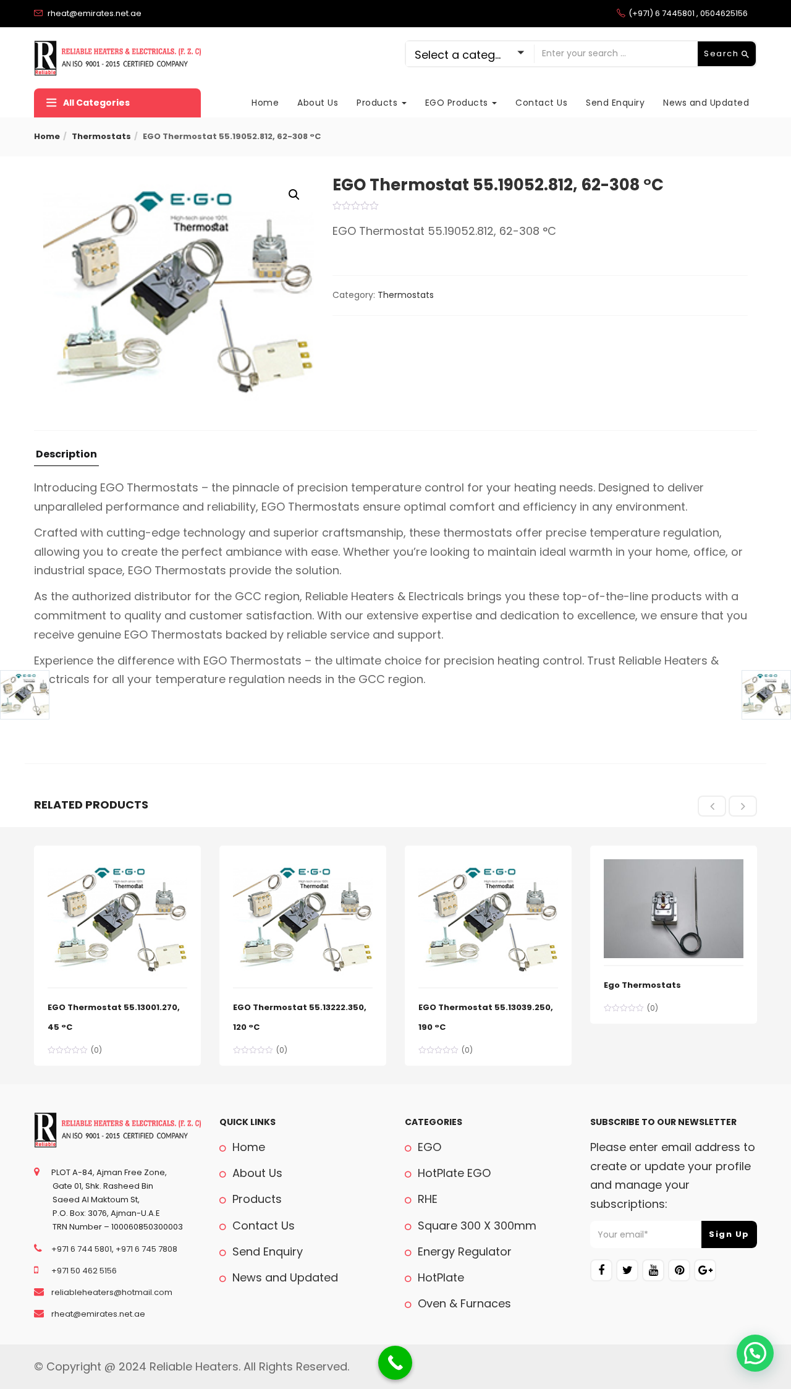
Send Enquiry (615, 102)
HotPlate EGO (453, 1173)
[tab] (66, 457)
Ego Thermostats (642, 985)
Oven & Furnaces (463, 1303)
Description (66, 455)
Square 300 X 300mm (475, 1225)
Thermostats (101, 136)
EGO (428, 1147)
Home (265, 102)
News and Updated (706, 102)
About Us (317, 102)
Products (378, 102)
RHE (426, 1199)
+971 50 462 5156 (83, 1270)
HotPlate (439, 1277)
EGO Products (458, 102)
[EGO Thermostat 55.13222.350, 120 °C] (303, 866)
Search (723, 53)
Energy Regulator (463, 1251)
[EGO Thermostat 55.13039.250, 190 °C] (488, 866)
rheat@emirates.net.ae (97, 1314)
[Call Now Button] (395, 1363)
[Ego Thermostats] (673, 866)
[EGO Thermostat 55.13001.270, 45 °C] (117, 866)
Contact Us (541, 102)
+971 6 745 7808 (146, 1249)
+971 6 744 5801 (80, 1249)
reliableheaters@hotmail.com (110, 1292)
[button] (294, 195)
